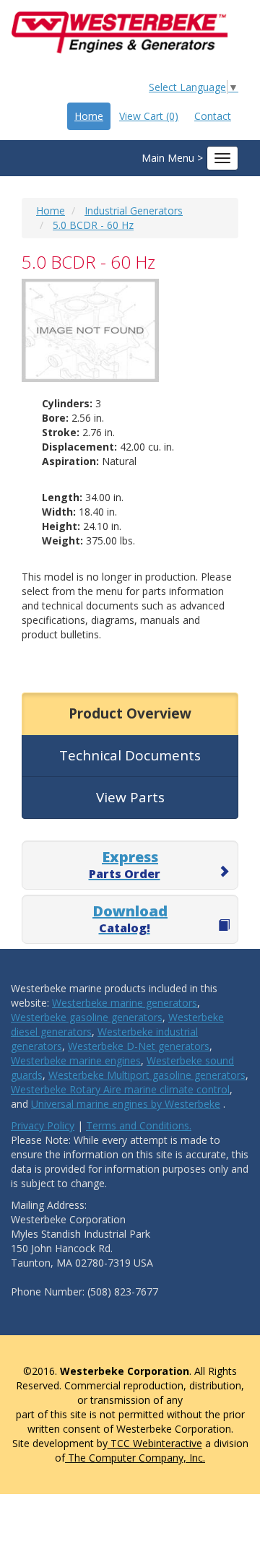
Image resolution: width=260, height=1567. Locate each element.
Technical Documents (130, 755)
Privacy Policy (42, 1125)
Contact (212, 116)
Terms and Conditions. (138, 1125)
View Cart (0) (148, 116)
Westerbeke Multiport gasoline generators (147, 1075)
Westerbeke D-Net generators (138, 1046)
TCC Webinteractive (155, 1443)
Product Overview (130, 713)
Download (130, 918)
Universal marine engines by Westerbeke (125, 1104)
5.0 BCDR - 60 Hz (93, 225)
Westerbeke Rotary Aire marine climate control (120, 1089)
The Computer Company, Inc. (135, 1457)
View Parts (130, 797)
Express (124, 864)
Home (88, 116)
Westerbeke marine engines (76, 1060)
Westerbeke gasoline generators (86, 1017)
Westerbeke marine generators (124, 1003)
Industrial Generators (133, 210)
